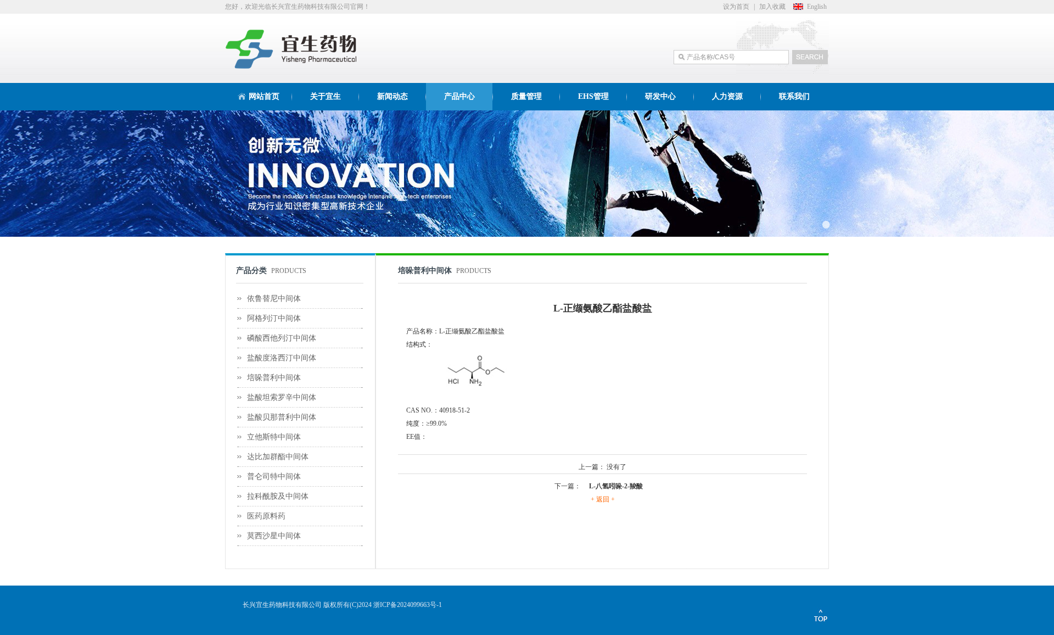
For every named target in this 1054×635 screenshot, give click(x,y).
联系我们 (794, 96)
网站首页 (264, 96)
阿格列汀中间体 (274, 318)
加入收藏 (772, 6)
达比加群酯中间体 (278, 457)
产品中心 (459, 96)
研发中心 (660, 96)
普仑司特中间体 (274, 476)
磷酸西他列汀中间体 (281, 338)
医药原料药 (266, 516)
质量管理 (526, 96)
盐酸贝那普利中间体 (281, 417)
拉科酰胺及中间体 (278, 496)
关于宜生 (325, 96)
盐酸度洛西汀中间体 (281, 358)
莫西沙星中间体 (274, 536)
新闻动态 (392, 96)
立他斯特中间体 (274, 437)
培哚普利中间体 (274, 378)
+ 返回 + (603, 499)
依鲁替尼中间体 (274, 298)
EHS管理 (593, 96)
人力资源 (727, 96)
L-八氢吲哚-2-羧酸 (616, 486)
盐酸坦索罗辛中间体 (281, 397)
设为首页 (736, 6)
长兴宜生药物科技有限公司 (282, 605)
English (817, 6)
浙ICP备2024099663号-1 (407, 605)
